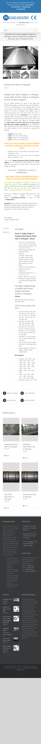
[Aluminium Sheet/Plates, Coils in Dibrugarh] (30, 429)
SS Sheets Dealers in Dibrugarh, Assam (20, 203)
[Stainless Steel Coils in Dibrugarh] (30, 476)
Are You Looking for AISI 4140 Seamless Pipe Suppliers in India (30, 543)
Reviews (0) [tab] (6, 232)
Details (7, 455)
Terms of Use (21, 669)
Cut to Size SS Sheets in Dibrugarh (19, 209)
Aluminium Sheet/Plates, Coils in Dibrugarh (29, 446)
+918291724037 (30, 567)
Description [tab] (6, 228)
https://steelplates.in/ (31, 571)
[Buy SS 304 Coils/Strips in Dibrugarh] (11, 476)
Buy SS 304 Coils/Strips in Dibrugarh (9, 497)
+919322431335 (29, 565)
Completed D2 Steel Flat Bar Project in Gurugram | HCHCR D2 (30, 528)
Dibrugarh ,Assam (14, 219)
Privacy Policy (34, 668)
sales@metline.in (30, 569)
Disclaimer (27, 668)
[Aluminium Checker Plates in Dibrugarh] (11, 429)
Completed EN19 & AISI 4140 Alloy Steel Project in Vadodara (29, 535)
